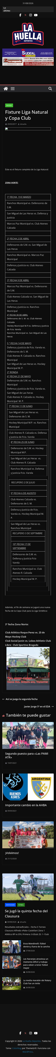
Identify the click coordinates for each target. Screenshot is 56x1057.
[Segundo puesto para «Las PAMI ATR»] (28, 724)
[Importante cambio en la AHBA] (28, 775)
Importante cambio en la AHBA (26, 805)
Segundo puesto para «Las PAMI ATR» (26, 755)
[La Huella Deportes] (5, 88)
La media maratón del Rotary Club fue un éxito (37, 982)
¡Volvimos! (12, 853)
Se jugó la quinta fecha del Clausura (26, 913)
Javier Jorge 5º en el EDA (37, 706)
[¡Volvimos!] (28, 823)
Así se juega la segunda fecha (21, 699)
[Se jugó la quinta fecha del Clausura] (28, 886)
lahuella (23, 124)
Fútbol (21, 905)
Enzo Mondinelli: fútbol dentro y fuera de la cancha (36, 945)
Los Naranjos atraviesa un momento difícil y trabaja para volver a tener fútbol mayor (35, 963)
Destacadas (10, 905)
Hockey (9, 105)
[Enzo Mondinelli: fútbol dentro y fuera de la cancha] (11, 947)
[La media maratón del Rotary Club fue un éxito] (11, 984)
